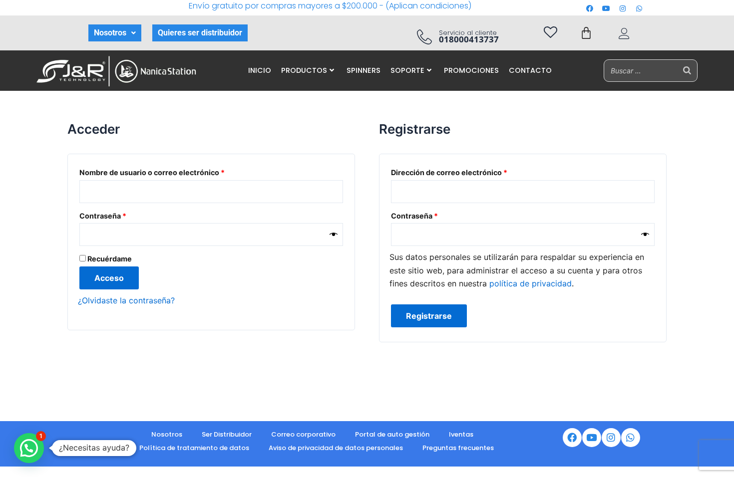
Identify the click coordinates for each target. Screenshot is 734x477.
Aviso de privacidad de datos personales (336, 448)
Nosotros (110, 32)
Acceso (109, 278)
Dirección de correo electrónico (468, 171)
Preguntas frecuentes (458, 448)
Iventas (461, 434)
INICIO (259, 70)
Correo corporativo (303, 434)
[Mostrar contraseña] (334, 235)
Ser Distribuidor (227, 434)
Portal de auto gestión (392, 434)
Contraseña (122, 214)
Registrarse (429, 316)
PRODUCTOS (304, 70)
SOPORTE (407, 70)
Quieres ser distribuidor (200, 32)
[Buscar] (687, 70)
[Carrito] (586, 32)
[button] (114, 32)
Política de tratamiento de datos (194, 448)
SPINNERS (363, 70)
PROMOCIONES (471, 70)
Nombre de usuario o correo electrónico (171, 171)
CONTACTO (530, 70)
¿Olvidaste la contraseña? (126, 300)
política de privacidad (530, 283)
